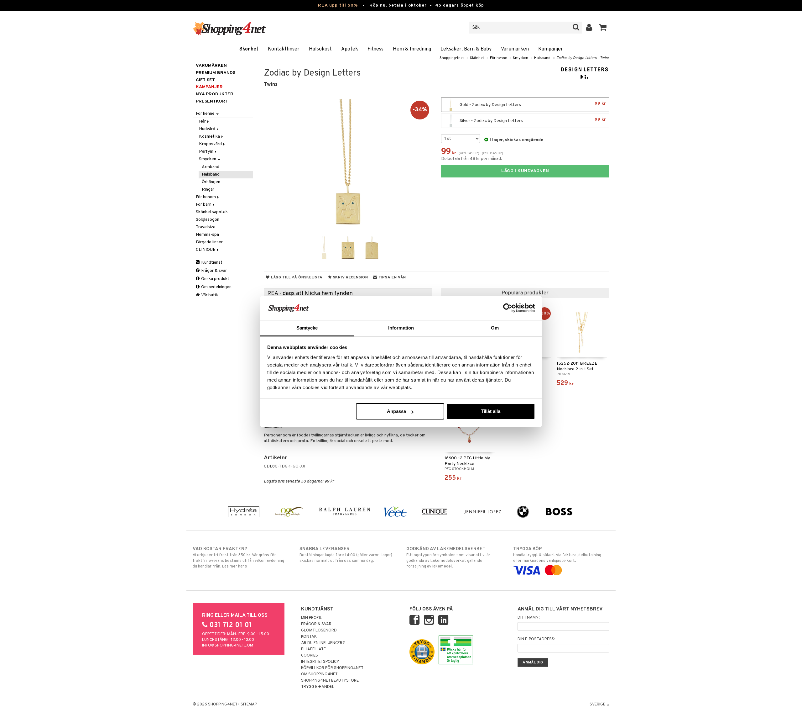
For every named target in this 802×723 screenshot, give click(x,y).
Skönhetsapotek (212, 212)
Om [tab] (495, 327)
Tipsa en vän (391, 277)
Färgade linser (209, 242)
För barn (204, 204)
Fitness (375, 49)
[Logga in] (589, 28)
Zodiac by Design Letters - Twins (582, 58)
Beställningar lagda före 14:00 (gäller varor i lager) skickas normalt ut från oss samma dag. (345, 554)
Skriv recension (350, 277)
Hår (203, 121)
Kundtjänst (211, 262)
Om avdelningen (216, 287)
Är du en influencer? (323, 643)
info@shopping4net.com (227, 645)
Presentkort (212, 101)
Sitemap (249, 704)
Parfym (206, 151)
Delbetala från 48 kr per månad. (471, 158)
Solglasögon (207, 219)
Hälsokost (320, 49)
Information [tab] (401, 327)
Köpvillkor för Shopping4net (332, 668)
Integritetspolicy (320, 661)
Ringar (208, 189)
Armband (210, 167)
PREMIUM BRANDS (215, 73)
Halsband (542, 58)
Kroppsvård (211, 144)
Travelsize (206, 227)
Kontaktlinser (283, 49)
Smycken (520, 58)
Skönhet (248, 49)
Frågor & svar (213, 270)
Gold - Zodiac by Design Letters (532, 104)
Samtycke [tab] (307, 327)
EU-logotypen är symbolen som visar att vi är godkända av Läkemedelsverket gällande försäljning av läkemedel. (448, 557)
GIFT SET (205, 80)
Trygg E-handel (317, 686)
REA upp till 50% (338, 5)
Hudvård (207, 129)
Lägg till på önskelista (296, 277)
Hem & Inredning (412, 49)
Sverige (598, 704)
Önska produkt (214, 279)
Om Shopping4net (319, 674)
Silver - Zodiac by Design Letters (532, 120)
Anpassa (396, 411)
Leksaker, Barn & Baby (466, 49)
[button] (602, 28)
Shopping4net (452, 58)
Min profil (311, 617)
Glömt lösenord (319, 630)
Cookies (309, 655)
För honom (206, 197)
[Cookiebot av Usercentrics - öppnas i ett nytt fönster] (507, 308)
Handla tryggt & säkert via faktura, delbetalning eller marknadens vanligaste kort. (557, 554)
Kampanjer (550, 49)
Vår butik (209, 295)
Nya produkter (214, 94)
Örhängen (211, 182)
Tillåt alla (490, 411)
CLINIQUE (206, 249)
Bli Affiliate (313, 649)
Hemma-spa (207, 234)
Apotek (349, 49)
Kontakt (310, 636)
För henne (498, 58)
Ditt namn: (528, 617)
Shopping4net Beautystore (330, 680)
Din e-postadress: (536, 639)
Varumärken (515, 49)
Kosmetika (210, 136)
